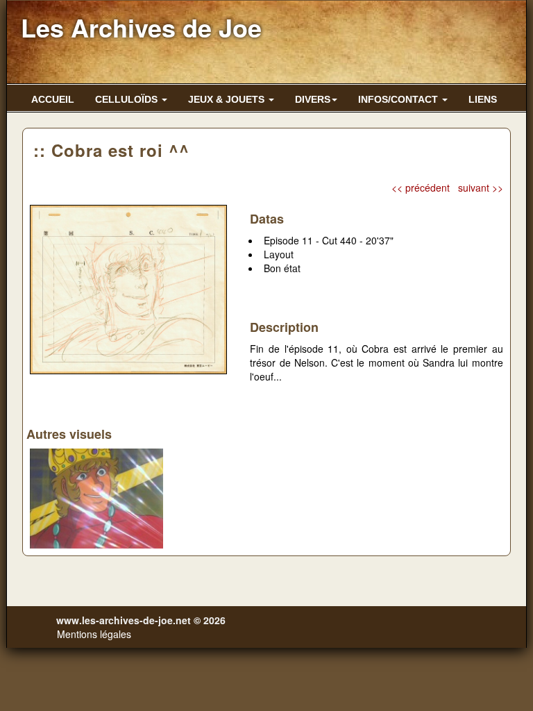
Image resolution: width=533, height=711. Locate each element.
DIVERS (312, 99)
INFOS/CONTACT (399, 99)
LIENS (482, 99)
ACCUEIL (52, 99)
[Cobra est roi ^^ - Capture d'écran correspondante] (96, 497)
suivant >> (480, 187)
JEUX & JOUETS (227, 99)
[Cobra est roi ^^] (128, 287)
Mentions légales (94, 634)
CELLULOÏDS (127, 99)
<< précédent (420, 187)
